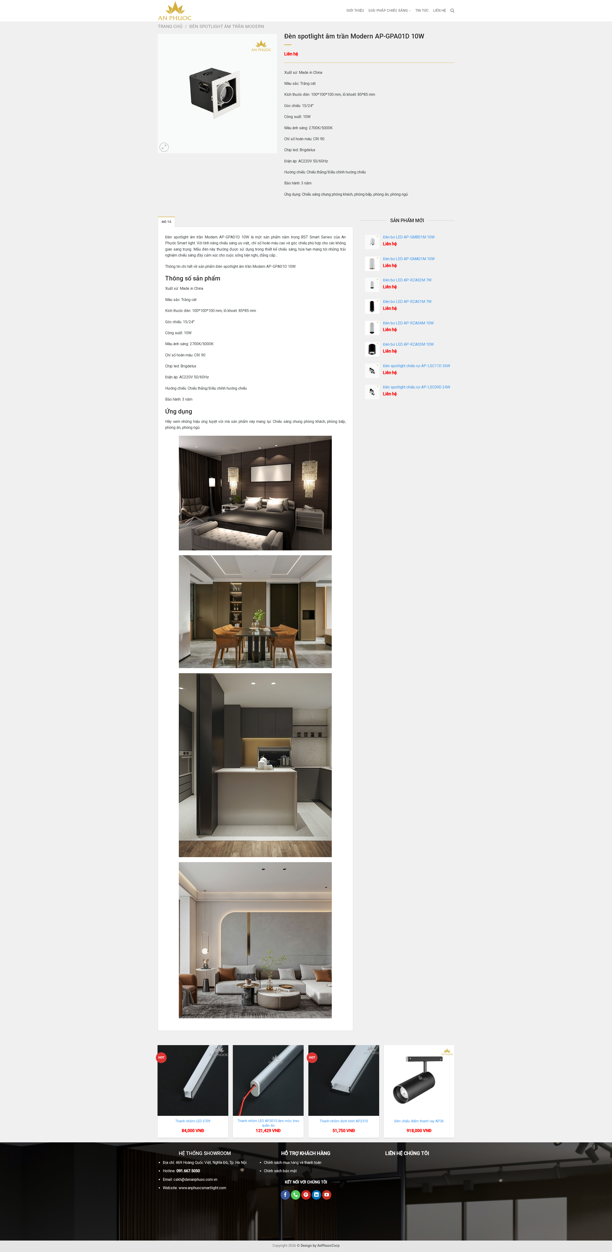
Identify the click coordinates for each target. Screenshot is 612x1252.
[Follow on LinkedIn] (316, 1195)
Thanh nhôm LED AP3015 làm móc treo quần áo (268, 1123)
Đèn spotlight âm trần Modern (226, 26)
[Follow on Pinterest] (306, 1195)
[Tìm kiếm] (452, 10)
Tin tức (422, 11)
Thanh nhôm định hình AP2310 (344, 1121)
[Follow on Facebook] (285, 1195)
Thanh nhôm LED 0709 (192, 1121)
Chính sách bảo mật (280, 1171)
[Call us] (296, 1195)
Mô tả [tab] (166, 222)
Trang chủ (170, 26)
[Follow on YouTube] (327, 1195)
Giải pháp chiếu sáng (388, 11)
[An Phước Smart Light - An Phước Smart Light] (182, 10)
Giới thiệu (355, 11)
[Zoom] (164, 147)
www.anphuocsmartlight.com (202, 1188)
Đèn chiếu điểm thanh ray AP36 (419, 1121)
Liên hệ (439, 11)
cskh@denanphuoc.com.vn (195, 1179)
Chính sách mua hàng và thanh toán (292, 1162)
